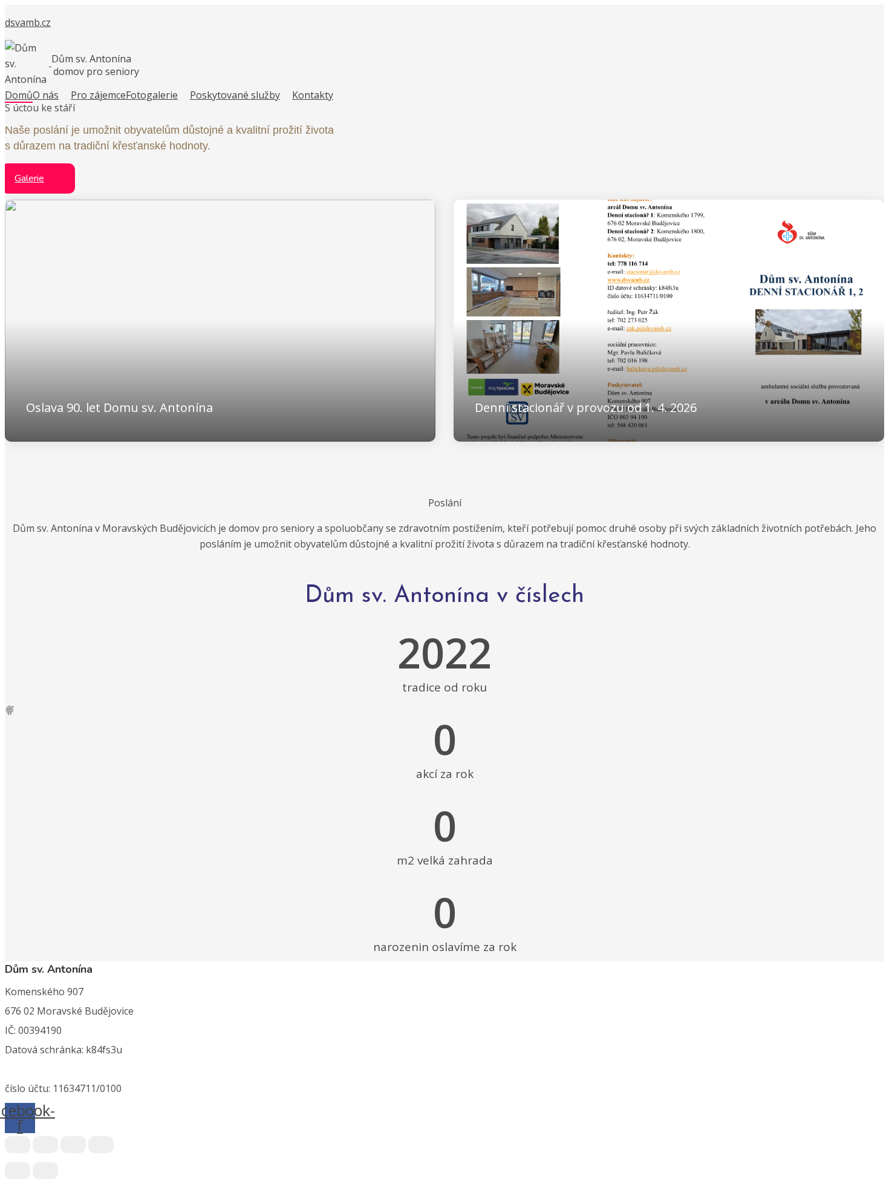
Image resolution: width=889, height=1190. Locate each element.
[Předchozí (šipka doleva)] (17, 1170)
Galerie (29, 178)
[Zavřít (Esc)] (101, 1144)
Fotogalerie (152, 95)
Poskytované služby (235, 95)
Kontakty (312, 95)
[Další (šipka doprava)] (45, 1170)
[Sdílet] (73, 1144)
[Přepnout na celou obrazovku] (45, 1144)
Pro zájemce (98, 95)
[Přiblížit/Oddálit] (17, 1144)
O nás (46, 95)
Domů (19, 95)
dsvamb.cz (28, 22)
